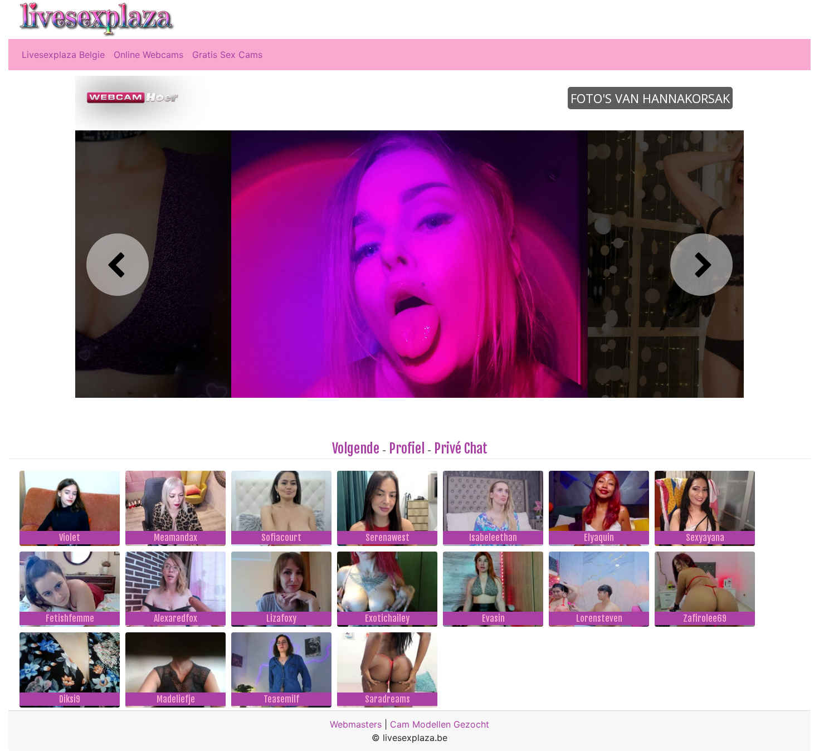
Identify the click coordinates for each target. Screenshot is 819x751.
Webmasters (356, 724)
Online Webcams (148, 54)
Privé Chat (461, 448)
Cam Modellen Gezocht (439, 724)
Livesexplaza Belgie (63, 54)
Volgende (355, 448)
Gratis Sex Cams (227, 54)
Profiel (407, 448)
